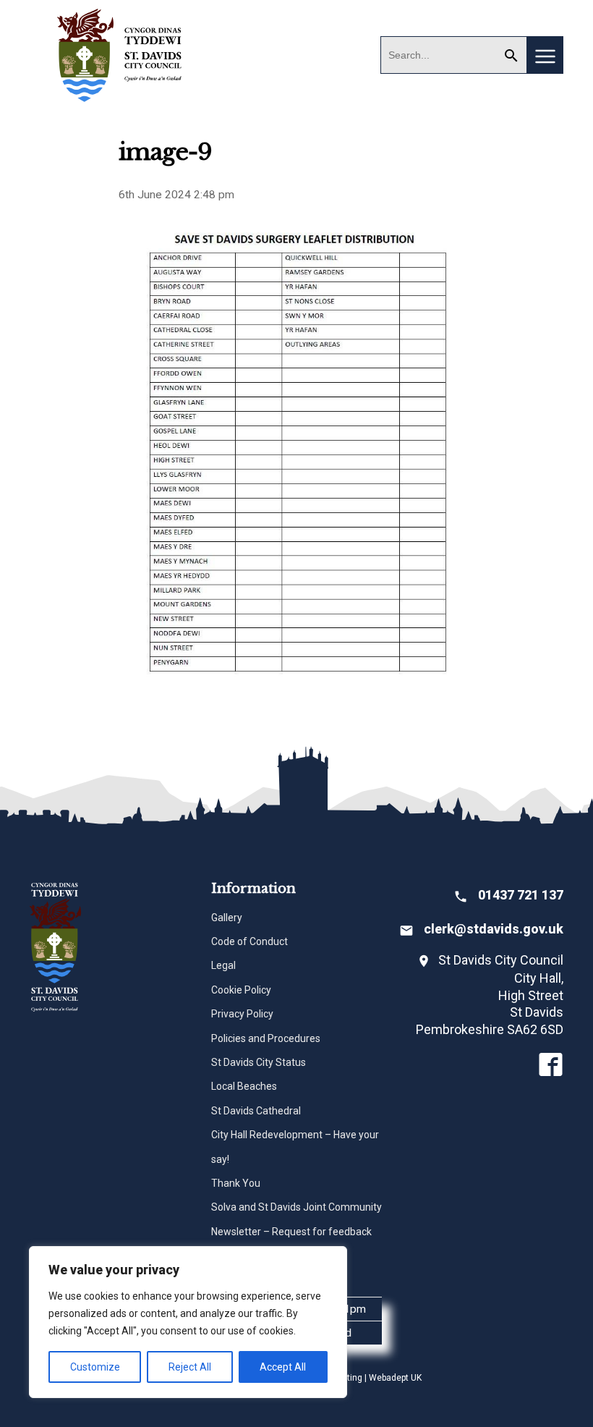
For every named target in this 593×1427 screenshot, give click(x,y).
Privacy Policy (242, 1014)
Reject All (189, 1367)
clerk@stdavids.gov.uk (493, 928)
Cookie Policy (241, 990)
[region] (188, 1322)
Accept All (283, 1367)
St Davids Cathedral (256, 1111)
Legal (223, 965)
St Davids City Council (120, 54)
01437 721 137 (520, 894)
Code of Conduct (249, 941)
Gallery (226, 917)
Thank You (235, 1183)
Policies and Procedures (265, 1038)
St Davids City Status (258, 1062)
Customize (95, 1367)
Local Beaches (244, 1086)
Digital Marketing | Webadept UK (358, 1378)
